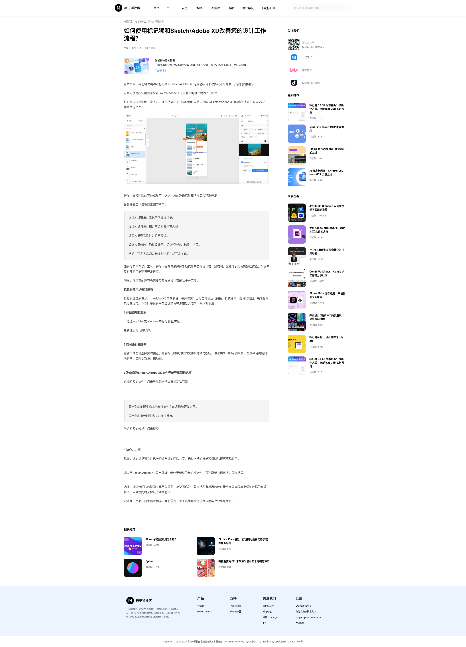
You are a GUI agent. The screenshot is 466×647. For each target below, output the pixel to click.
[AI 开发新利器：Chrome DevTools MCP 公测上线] (297, 177)
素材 (184, 8)
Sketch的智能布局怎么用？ (161, 539)
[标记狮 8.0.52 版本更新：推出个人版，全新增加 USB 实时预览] (297, 112)
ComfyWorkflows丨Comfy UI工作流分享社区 (326, 273)
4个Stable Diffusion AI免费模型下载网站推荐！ (326, 207)
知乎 (265, 623)
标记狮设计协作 (311, 83)
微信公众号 (268, 605)
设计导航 (248, 8)
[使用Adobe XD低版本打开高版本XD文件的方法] (297, 234)
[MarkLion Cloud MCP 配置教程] (297, 134)
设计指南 (159, 21)
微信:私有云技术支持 (306, 611)
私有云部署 (235, 611)
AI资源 (215, 8)
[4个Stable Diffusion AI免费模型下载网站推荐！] (297, 213)
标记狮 (200, 605)
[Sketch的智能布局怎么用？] (133, 546)
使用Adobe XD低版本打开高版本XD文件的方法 (327, 229)
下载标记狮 (268, 8)
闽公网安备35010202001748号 (287, 641)
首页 (156, 8)
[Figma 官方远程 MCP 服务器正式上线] (297, 155)
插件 (232, 8)
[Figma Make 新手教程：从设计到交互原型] (297, 300)
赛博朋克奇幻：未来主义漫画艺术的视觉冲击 (243, 561)
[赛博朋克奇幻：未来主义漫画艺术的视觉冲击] (206, 568)
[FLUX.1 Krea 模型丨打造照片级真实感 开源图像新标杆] (206, 546)
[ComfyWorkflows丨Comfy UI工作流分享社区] (297, 278)
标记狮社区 (140, 21)
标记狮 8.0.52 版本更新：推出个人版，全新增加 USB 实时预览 (326, 108)
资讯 (169, 8)
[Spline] (133, 568)
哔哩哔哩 (307, 70)
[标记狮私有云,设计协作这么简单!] (297, 344)
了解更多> (160, 70)
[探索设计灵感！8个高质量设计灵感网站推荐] (297, 322)
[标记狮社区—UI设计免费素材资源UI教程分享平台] (128, 8)
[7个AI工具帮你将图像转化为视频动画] (297, 256)
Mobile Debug (204, 611)
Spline (149, 561)
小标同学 (307, 57)
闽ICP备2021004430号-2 (258, 641)
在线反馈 (300, 623)
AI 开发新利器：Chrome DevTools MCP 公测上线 (327, 172)
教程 (199, 8)
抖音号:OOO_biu (271, 617)
